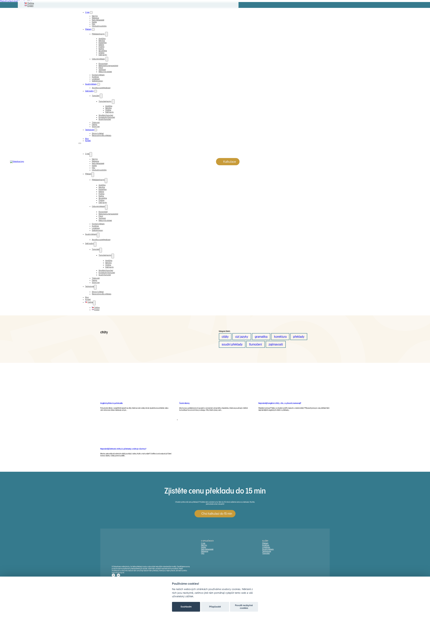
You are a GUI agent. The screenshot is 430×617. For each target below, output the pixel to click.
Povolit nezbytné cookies (244, 606)
